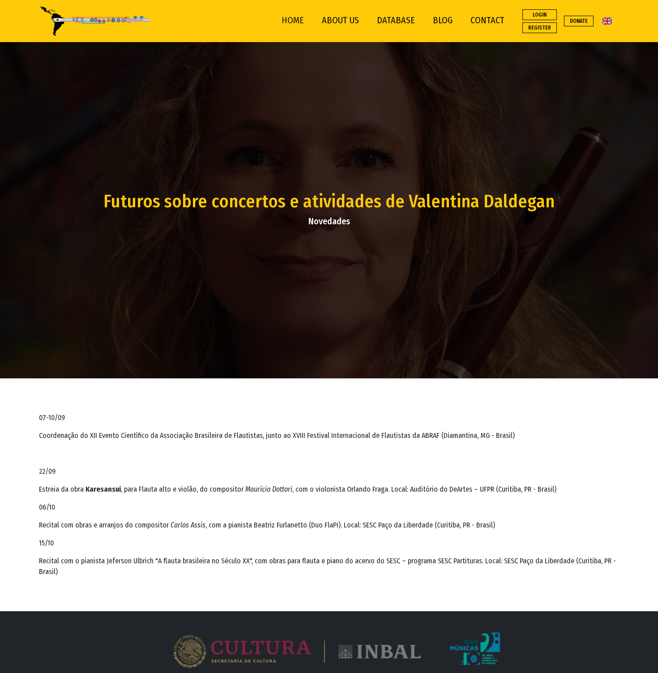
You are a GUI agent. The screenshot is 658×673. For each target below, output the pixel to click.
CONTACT (487, 20)
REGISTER (539, 28)
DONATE (579, 21)
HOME (293, 20)
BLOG (443, 20)
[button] (329, 649)
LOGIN (540, 15)
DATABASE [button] (396, 20)
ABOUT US (340, 20)
